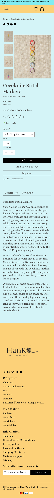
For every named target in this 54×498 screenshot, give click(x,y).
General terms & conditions (19, 440)
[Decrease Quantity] (6, 152)
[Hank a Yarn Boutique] (6, 9)
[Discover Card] (31, 493)
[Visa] (26, 493)
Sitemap (7, 460)
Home (5, 19)
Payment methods (13, 448)
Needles (7, 394)
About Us (8, 382)
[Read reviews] (12, 117)
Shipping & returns (14, 452)
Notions (7, 398)
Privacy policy (11, 444)
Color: (6, 129)
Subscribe (40, 472)
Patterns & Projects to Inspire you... (23, 402)
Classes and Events (13, 386)
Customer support (13, 456)
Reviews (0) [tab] (28, 192)
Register (7, 413)
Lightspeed (8, 489)
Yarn (5, 390)
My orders (9, 417)
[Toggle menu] (48, 9)
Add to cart (27, 160)
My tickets (9, 421)
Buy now (27, 173)
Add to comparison (14, 179)
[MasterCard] (22, 493)
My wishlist (9, 425)
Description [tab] (11, 192)
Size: (6, 138)
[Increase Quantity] (12, 152)
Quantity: (7, 147)
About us (8, 436)
